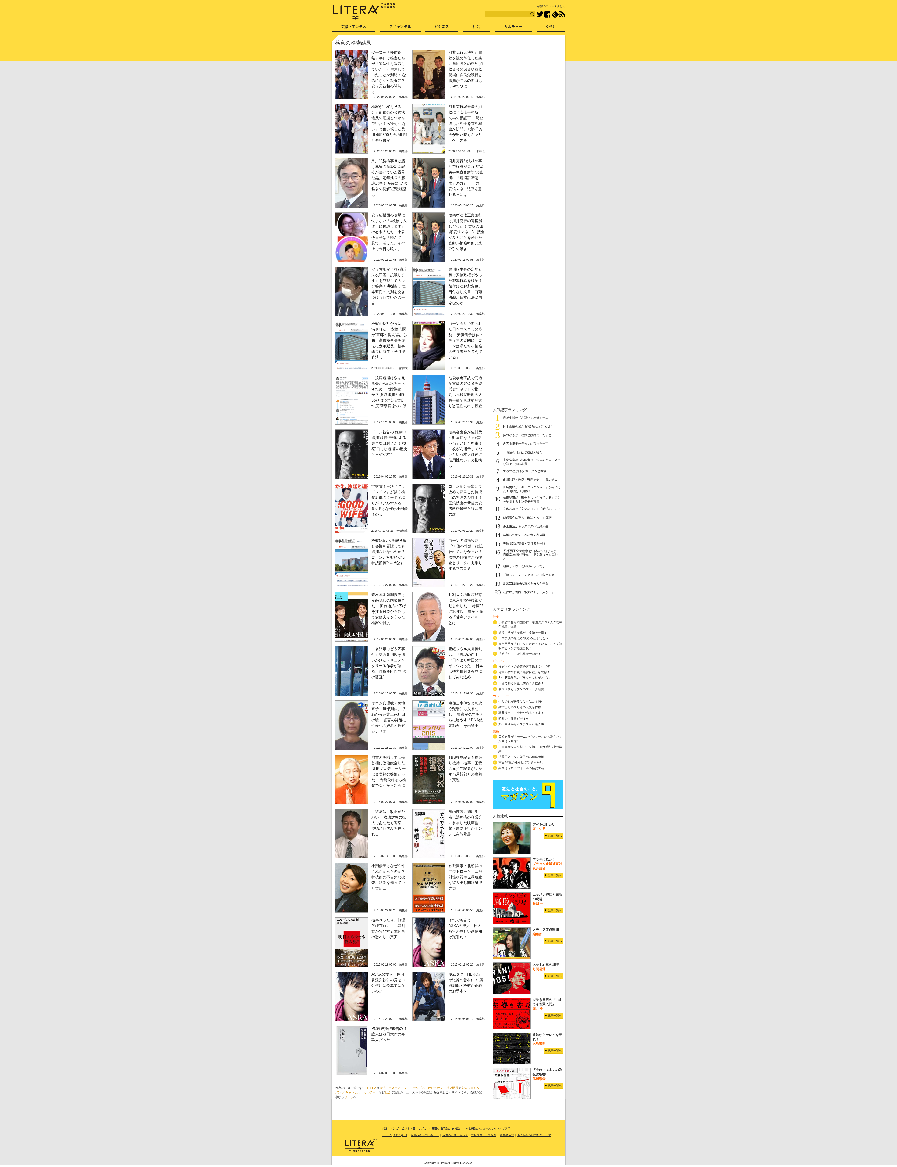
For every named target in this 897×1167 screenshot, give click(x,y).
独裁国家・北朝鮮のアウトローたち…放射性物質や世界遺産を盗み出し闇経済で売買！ (465, 877)
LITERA (371, 1088)
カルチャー (371, 1092)
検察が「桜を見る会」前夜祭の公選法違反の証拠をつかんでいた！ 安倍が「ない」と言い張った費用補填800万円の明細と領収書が (389, 123)
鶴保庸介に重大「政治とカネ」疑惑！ (529, 517)
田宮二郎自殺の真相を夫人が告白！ (527, 583)
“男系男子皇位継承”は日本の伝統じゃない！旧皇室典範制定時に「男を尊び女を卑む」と (532, 555)
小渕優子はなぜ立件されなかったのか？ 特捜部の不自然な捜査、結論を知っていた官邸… (388, 877)
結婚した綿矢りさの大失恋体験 (524, 535)
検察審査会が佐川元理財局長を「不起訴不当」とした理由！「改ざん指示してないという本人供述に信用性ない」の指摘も (465, 449)
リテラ (348, 1097)
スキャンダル (351, 1092)
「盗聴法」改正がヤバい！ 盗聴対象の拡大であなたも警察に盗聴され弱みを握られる (388, 823)
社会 (388, 1092)
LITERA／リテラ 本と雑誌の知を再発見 (363, 11)
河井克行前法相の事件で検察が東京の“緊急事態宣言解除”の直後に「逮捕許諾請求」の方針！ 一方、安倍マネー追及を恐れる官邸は (465, 178)
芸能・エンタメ (353, 28)
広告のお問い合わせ (455, 1135)
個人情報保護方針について (534, 1135)
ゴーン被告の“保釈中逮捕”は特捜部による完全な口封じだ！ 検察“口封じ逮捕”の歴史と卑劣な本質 (389, 443)
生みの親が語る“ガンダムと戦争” (525, 471)
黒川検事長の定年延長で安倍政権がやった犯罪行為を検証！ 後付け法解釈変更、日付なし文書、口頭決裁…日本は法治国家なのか (465, 286)
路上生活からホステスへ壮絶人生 (525, 526)
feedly (555, 14)
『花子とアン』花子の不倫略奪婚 (521, 757)
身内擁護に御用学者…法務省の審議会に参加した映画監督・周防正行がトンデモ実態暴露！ (465, 823)
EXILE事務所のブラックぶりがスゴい (524, 677)
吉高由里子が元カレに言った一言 (525, 443)
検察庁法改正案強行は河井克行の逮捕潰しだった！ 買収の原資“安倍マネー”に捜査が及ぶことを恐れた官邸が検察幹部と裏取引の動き (466, 232)
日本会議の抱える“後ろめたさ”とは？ (528, 426)
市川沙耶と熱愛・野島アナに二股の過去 (530, 479)
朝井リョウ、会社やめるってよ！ (525, 566)
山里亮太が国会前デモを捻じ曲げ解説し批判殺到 (530, 749)
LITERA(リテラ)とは (394, 1135)
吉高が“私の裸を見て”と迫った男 (520, 762)
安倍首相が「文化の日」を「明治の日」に (532, 509)
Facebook (547, 14)
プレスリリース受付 (483, 1135)
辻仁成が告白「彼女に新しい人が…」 (529, 592)
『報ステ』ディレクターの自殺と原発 (529, 575)
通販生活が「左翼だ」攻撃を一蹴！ (527, 418)
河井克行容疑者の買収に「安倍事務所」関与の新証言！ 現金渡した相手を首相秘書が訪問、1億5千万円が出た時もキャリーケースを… (465, 123)
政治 (382, 1088)
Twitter (540, 14)
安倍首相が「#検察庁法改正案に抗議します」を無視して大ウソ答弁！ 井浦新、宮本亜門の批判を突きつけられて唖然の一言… (389, 286)
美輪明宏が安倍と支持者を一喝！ (525, 543)
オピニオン (435, 1088)
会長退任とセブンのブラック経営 (521, 689)
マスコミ (394, 1088)
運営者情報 (507, 1135)
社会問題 (452, 1088)
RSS (562, 14)
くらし (551, 28)
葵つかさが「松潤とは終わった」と (527, 435)
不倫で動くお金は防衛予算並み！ (521, 683)
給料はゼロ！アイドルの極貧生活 (521, 768)
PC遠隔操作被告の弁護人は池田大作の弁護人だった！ (389, 1034)
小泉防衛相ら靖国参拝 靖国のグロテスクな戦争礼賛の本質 (530, 624)
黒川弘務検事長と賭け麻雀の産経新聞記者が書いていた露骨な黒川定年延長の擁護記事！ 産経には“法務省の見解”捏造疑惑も (389, 178)
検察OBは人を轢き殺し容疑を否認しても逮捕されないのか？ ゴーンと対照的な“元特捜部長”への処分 (389, 552)
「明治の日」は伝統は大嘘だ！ (524, 452)
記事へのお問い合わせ (425, 1135)
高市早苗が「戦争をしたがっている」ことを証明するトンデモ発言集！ (532, 499)
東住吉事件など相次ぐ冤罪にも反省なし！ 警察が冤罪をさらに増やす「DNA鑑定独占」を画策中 (465, 714)
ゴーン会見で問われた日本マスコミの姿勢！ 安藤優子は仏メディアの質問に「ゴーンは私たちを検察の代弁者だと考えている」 (465, 340)
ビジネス (441, 28)
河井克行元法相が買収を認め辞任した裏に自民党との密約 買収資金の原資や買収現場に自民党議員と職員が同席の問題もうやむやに (465, 69)
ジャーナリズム (414, 1088)
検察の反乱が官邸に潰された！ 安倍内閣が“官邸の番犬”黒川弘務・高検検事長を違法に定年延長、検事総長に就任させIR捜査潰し (389, 340)
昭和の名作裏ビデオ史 (513, 718)
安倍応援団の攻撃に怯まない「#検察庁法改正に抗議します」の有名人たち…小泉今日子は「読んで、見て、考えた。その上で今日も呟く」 (389, 232)
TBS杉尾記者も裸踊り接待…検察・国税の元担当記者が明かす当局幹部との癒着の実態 (465, 768)
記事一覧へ (555, 835)
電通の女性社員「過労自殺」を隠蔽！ (524, 672)
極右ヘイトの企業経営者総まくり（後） (525, 666)
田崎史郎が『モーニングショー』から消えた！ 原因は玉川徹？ (530, 739)
